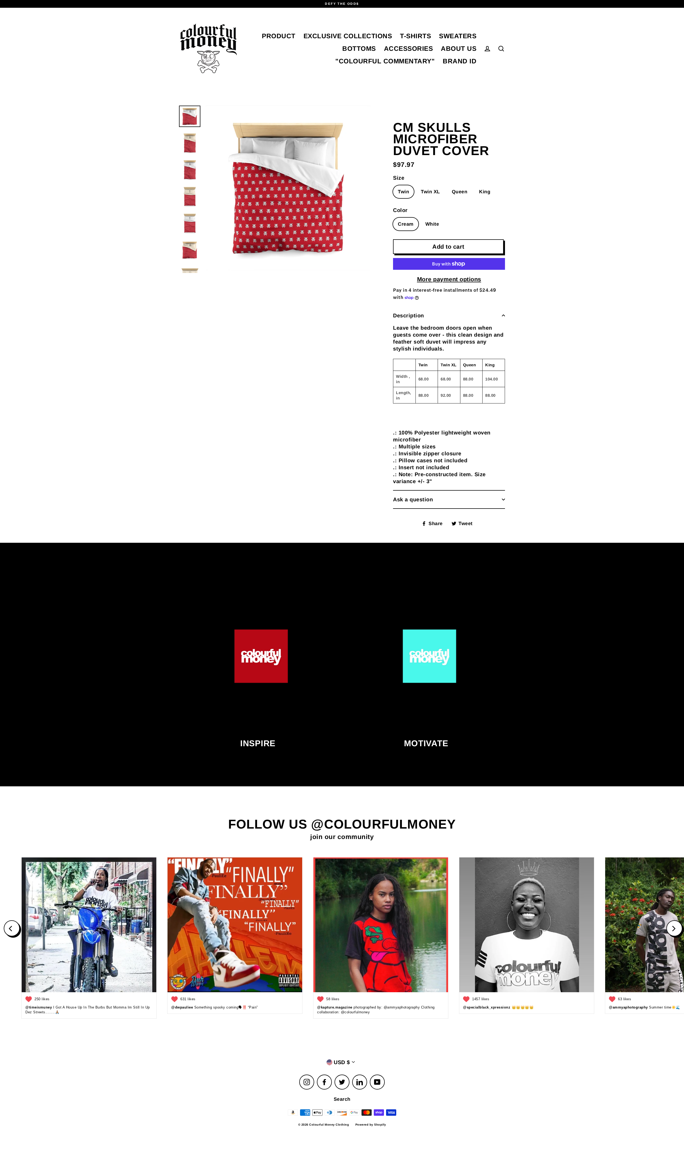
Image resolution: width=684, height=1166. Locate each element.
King (484, 191)
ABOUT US (458, 48)
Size (398, 178)
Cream (406, 224)
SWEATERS (457, 36)
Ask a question (413, 499)
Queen (460, 191)
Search (342, 1099)
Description (408, 315)
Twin (403, 191)
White (432, 224)
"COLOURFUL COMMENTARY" (385, 61)
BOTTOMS (359, 48)
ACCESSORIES (408, 48)
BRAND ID (459, 61)
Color (400, 210)
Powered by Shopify (370, 1124)
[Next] (674, 928)
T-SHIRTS (415, 36)
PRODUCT (279, 36)
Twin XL (430, 191)
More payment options (449, 279)
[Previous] (12, 928)
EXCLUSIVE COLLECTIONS (348, 36)
